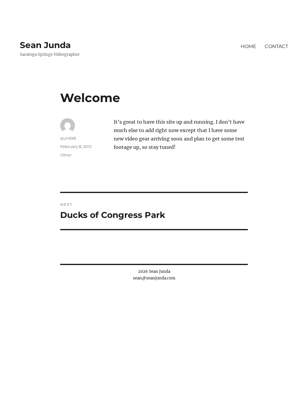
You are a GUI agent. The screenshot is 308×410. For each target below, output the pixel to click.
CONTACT (276, 46)
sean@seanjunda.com (154, 278)
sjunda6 (68, 138)
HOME (248, 46)
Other (66, 154)
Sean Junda (45, 45)
